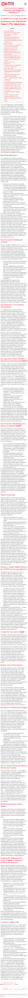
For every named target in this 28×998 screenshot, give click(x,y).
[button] (25, 3)
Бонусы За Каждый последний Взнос (13, 82)
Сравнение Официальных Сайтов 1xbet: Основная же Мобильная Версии (12, 59)
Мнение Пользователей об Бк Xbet (12, 88)
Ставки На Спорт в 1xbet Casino (12, 85)
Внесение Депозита (9, 31)
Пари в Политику (8, 43)
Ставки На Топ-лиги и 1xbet (11, 48)
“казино (6, 101)
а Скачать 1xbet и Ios (9, 62)
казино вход (11, 237)
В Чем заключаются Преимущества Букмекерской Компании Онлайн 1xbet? (13, 71)
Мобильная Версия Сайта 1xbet (12, 55)
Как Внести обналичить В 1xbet (11, 51)
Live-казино (7, 80)
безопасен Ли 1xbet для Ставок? (12, 32)
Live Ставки (7, 90)
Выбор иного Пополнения (10, 49)
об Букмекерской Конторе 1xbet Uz (12, 84)
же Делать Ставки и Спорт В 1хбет (12, 87)
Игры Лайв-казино (8, 68)
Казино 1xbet (7, 63)
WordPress (2, 996)
